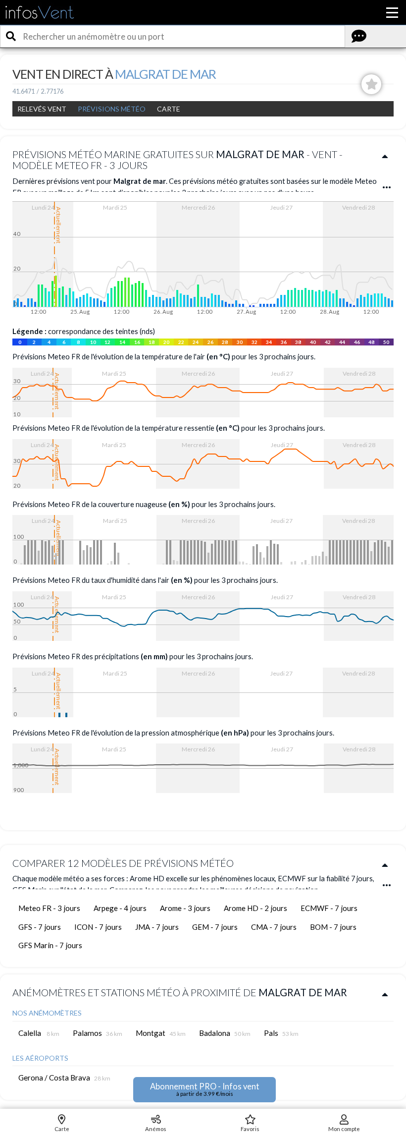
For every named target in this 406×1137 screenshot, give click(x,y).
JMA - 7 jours (157, 926)
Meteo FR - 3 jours (49, 908)
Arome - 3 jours (185, 908)
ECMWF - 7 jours (329, 908)
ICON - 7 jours (98, 926)
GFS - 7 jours (39, 926)
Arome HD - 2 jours (255, 908)
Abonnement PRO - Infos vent (204, 1089)
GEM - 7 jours (215, 926)
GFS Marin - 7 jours (50, 945)
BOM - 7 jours (333, 926)
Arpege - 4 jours (120, 908)
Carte (168, 109)
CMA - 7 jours (274, 926)
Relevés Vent (41, 109)
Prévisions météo (112, 109)
